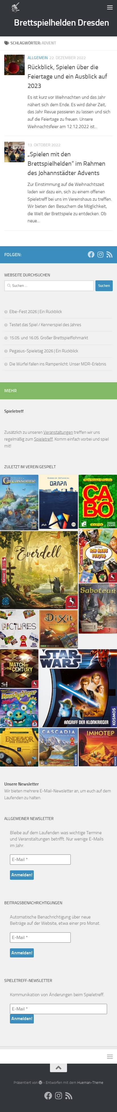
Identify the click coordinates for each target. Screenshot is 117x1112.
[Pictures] (19, 629)
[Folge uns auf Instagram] (100, 254)
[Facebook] (91, 254)
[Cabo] (98, 501)
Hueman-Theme (90, 1082)
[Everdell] (39, 570)
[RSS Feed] (109, 254)
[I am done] (98, 556)
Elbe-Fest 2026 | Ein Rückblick (35, 311)
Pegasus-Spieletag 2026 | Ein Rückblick (43, 350)
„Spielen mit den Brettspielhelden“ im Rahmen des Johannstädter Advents (66, 164)
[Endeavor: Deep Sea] (19, 747)
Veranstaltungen (58, 432)
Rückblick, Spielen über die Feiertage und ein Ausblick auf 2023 (67, 76)
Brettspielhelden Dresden (61, 22)
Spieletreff (43, 439)
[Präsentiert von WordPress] (40, 1082)
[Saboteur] (98, 608)
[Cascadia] (58, 747)
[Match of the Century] (19, 668)
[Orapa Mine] (58, 502)
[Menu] (110, 7)
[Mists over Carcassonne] (19, 502)
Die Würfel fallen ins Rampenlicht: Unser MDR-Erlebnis (57, 364)
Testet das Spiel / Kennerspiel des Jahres (45, 324)
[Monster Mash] (19, 708)
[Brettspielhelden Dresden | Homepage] (15, 7)
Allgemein (38, 58)
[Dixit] (58, 629)
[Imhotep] (98, 747)
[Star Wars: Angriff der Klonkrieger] (78, 688)
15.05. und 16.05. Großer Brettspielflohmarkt (48, 337)
